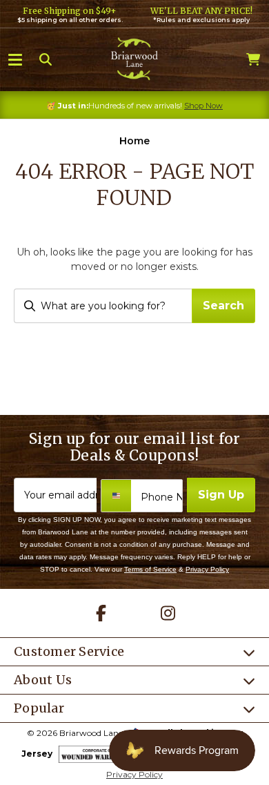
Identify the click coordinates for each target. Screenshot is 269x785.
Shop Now (203, 105)
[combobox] (103, 306)
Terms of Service (150, 569)
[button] (15, 58)
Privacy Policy (207, 569)
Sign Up (221, 494)
